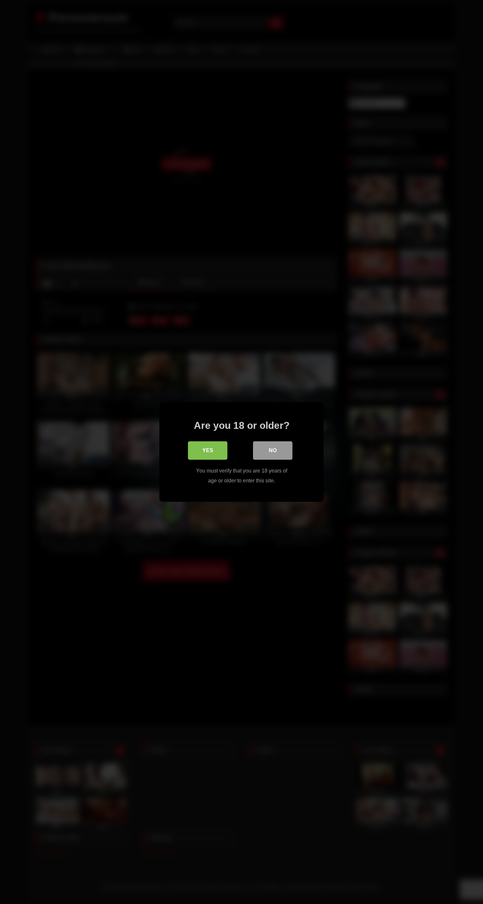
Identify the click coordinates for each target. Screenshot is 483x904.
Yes (207, 450)
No (273, 450)
